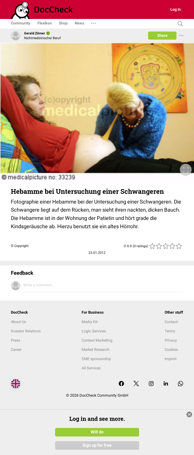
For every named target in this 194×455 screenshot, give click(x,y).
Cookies (171, 349)
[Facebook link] (121, 384)
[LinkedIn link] (165, 384)
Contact (171, 322)
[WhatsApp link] (180, 384)
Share (162, 35)
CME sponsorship (96, 359)
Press (15, 340)
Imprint (170, 359)
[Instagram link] (151, 384)
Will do (97, 432)
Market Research (96, 349)
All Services (91, 368)
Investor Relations (26, 331)
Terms (170, 331)
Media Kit (89, 322)
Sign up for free (97, 445)
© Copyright (20, 246)
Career (16, 349)
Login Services (94, 331)
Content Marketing (97, 340)
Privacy (171, 340)
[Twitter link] (136, 384)
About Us (18, 322)
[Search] (179, 24)
